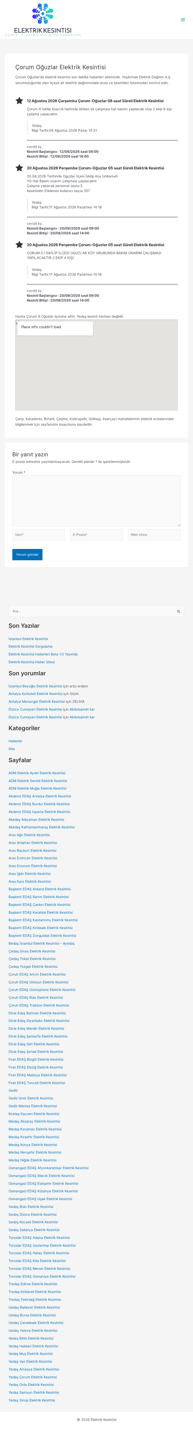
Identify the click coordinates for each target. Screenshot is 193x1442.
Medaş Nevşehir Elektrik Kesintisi (35, 1152)
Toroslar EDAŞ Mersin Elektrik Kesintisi (39, 1269)
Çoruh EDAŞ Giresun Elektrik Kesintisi (38, 982)
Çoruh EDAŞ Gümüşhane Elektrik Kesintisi (42, 990)
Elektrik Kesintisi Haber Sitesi (32, 662)
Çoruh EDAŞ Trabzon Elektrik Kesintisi (39, 1005)
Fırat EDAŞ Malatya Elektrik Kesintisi (38, 1075)
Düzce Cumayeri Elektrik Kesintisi (35, 709)
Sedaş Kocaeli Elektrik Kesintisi (33, 1222)
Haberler (15, 741)
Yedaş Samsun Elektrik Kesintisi (34, 1392)
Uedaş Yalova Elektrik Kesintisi (33, 1330)
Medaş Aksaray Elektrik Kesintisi (34, 1121)
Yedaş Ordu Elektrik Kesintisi (31, 1385)
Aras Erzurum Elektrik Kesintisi (33, 866)
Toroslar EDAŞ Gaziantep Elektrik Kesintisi (42, 1245)
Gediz (13, 1090)
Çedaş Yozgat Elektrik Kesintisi (33, 967)
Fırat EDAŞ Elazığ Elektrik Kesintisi (36, 1067)
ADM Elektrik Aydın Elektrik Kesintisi (37, 773)
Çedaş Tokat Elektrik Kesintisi (32, 959)
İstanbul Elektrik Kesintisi (28, 639)
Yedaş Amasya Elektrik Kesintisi (34, 1369)
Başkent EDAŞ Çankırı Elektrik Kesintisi (39, 905)
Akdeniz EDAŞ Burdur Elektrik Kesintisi (39, 804)
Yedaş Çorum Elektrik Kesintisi (33, 1377)
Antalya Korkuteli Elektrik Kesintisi (35, 694)
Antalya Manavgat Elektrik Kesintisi (37, 701)
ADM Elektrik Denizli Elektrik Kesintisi (38, 781)
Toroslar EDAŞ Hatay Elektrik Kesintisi (39, 1253)
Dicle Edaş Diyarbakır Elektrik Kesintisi (39, 1021)
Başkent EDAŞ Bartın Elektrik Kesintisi (39, 897)
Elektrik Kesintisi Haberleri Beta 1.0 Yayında (43, 654)
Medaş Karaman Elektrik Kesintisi (35, 1129)
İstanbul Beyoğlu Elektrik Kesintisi (35, 686)
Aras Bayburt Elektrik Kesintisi (32, 850)
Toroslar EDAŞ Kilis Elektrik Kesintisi (37, 1261)
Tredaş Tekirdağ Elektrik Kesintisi (35, 1300)
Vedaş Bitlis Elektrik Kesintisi (31, 1338)
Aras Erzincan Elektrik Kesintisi (33, 858)
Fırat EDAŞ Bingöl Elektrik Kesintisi (36, 1059)
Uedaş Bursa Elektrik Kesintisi (32, 1315)
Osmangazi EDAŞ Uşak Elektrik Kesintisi (40, 1199)
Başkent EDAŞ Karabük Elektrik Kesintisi (41, 912)
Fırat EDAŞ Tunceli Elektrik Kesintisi (37, 1083)
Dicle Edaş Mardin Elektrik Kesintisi (36, 1028)
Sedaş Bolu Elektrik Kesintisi (31, 1207)
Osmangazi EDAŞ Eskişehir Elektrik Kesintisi (43, 1183)
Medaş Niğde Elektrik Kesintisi (32, 1160)
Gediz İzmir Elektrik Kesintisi (31, 1098)
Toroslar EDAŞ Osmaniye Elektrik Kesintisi (42, 1276)
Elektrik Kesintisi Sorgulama (31, 646)
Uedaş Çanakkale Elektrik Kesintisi (36, 1323)
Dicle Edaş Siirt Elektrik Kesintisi (34, 1044)
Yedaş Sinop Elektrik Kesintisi (32, 1400)
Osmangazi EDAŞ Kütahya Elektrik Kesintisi (43, 1191)
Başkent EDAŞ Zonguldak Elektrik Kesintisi (42, 936)
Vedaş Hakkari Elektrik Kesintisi (33, 1346)
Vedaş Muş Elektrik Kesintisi (31, 1354)
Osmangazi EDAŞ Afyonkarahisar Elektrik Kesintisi (48, 1168)
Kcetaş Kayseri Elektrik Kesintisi (34, 1114)
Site (12, 749)
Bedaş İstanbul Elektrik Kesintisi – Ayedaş (42, 943)
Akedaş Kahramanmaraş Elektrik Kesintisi (42, 827)
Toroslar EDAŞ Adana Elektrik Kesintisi (39, 1238)
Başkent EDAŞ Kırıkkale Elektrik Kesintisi (41, 928)
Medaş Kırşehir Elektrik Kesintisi (34, 1137)
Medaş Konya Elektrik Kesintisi (33, 1145)
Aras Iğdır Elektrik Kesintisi (30, 874)
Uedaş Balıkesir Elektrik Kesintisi (34, 1307)
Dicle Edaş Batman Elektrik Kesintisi (37, 1013)
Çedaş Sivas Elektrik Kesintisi (32, 951)
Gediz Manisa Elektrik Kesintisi (33, 1106)
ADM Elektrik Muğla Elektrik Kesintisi (37, 788)
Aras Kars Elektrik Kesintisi (30, 881)
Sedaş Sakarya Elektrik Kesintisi (34, 1230)
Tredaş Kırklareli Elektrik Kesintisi (35, 1292)
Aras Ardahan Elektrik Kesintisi (33, 843)
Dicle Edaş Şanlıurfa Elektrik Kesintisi (38, 1036)
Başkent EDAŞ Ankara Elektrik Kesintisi (40, 889)
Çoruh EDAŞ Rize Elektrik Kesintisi (36, 997)
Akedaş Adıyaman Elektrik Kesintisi (36, 820)
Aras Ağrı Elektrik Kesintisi (29, 835)
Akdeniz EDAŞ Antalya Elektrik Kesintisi (40, 796)
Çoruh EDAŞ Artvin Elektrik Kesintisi (37, 974)
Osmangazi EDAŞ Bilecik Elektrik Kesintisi (41, 1176)
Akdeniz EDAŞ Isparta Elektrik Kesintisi (39, 812)
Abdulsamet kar (82, 709)
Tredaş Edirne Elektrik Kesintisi (33, 1284)
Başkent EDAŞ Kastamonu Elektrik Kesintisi (43, 920)
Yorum (18, 472)
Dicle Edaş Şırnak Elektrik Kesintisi (36, 1052)
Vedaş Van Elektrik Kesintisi (30, 1361)
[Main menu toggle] (183, 20)
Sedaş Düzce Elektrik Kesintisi (33, 1214)
